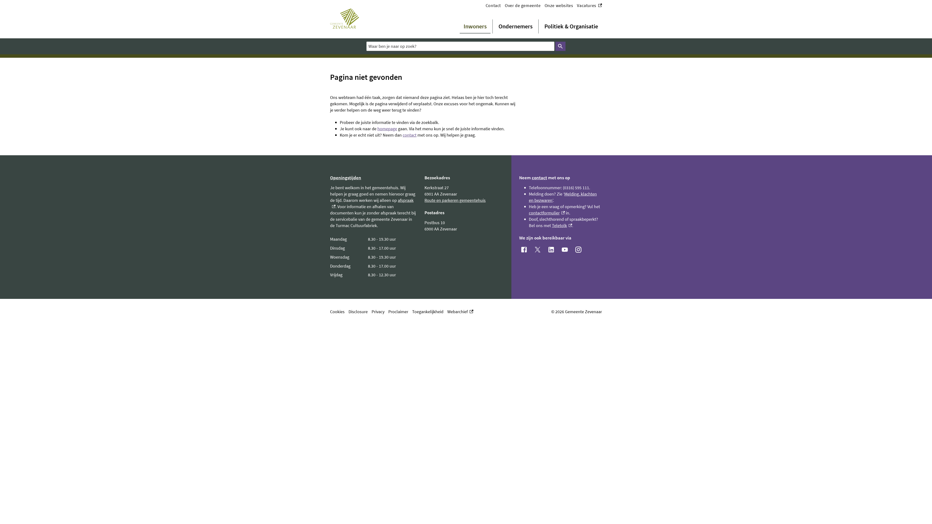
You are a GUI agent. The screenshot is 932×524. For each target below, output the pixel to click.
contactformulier (547, 213)
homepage (387, 128)
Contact (493, 5)
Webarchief (459, 312)
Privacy (378, 311)
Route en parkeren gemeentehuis (455, 200)
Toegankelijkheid (427, 311)
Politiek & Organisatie (571, 26)
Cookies (337, 311)
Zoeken (560, 46)
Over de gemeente (523, 5)
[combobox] (460, 46)
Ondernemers (516, 26)
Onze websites (559, 5)
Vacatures (589, 6)
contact (409, 135)
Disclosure (358, 311)
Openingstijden (345, 177)
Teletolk (562, 225)
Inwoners (475, 26)
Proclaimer (398, 311)
